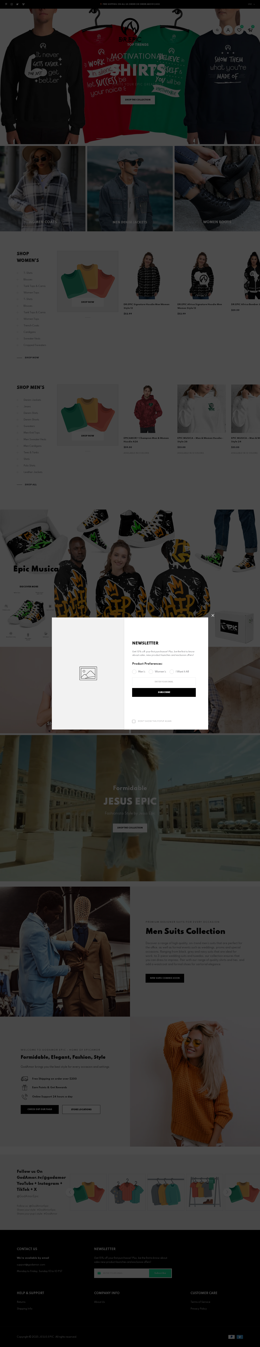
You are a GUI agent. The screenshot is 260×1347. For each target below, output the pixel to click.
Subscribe (164, 692)
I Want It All (182, 671)
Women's (160, 671)
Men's (141, 671)
